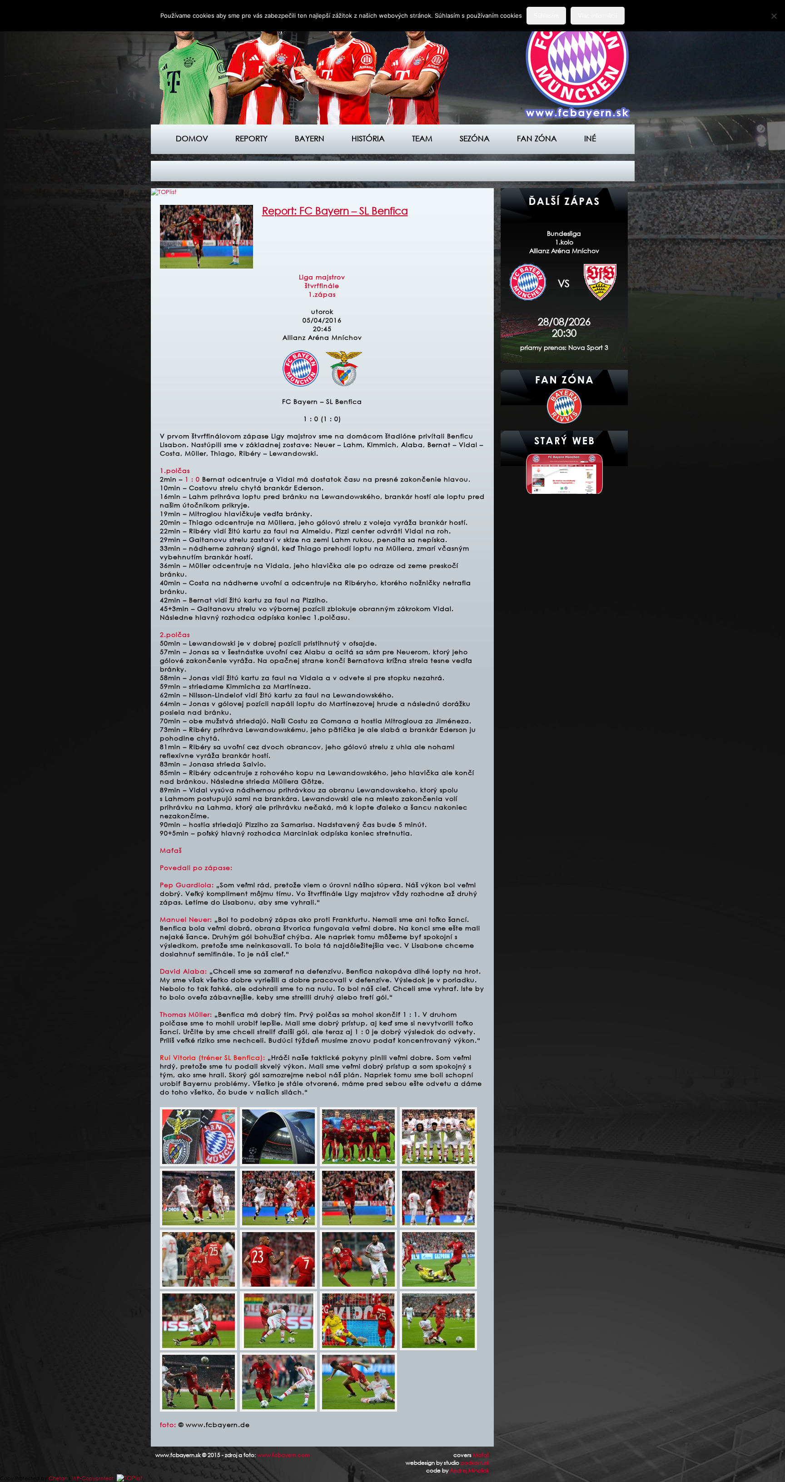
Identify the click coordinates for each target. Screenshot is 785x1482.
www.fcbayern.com (283, 1455)
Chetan (58, 1478)
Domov (192, 138)
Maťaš (481, 1455)
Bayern (309, 138)
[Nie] (773, 15)
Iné (590, 138)
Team (422, 138)
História (368, 138)
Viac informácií (597, 15)
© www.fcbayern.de (214, 1424)
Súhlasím (546, 15)
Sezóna (475, 138)
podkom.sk (475, 1463)
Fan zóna (537, 138)
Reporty (251, 138)
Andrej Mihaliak (469, 1470)
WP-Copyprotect (93, 1478)
